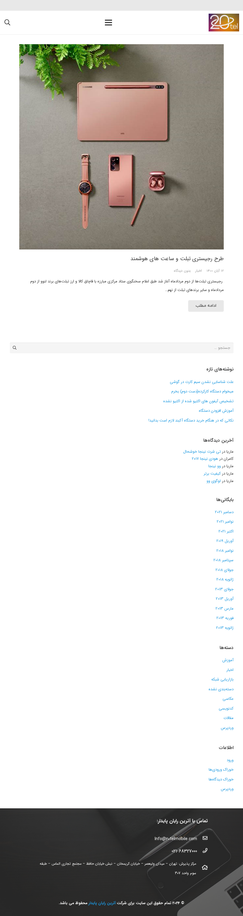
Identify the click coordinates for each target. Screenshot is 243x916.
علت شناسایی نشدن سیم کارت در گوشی (202, 382)
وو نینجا (214, 466)
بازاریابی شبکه (222, 679)
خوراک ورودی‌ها (221, 769)
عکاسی (228, 699)
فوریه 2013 (225, 618)
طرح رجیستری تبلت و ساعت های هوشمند (177, 259)
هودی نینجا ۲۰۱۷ (205, 459)
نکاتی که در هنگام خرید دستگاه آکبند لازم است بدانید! (191, 420)
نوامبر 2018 (225, 551)
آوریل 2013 (225, 599)
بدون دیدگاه (182, 270)
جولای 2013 (224, 589)
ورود (230, 760)
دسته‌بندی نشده (221, 689)
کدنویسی (226, 708)
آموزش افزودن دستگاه (216, 411)
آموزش (228, 660)
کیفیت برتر (212, 473)
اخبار (198, 270)
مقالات (228, 718)
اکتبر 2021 (226, 531)
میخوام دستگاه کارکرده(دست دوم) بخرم (202, 391)
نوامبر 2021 (225, 522)
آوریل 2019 (225, 541)
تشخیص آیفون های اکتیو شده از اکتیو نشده (198, 401)
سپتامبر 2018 (223, 560)
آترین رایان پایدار (102, 903)
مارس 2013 (224, 608)
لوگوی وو (214, 481)
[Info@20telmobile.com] (202, 839)
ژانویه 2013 (225, 628)
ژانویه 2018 (225, 579)
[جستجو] (7, 22)
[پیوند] (224, 22)
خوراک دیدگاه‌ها (221, 779)
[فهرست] (108, 22)
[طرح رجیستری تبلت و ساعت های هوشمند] (121, 146)
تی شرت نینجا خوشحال (202, 452)
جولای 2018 (224, 570)
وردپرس (227, 728)
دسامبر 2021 (224, 512)
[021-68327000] (202, 851)
